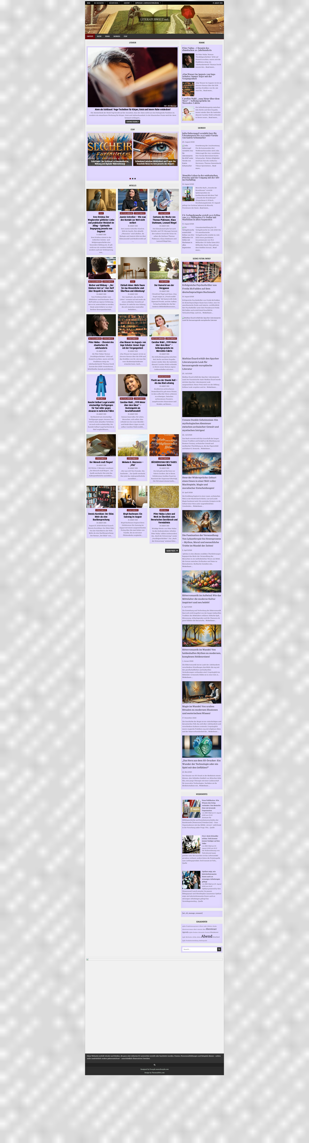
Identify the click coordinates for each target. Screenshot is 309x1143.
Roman (107, 36)
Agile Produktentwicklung (190, 940)
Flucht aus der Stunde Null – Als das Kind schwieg (164, 381)
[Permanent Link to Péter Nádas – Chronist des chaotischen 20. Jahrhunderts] (101, 325)
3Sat (204, 929)
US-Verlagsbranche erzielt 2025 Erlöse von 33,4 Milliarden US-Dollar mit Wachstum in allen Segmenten (201, 217)
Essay (125, 36)
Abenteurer (214, 932)
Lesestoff (127, 3)
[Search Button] (154, 1064)
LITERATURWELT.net (154, 19)
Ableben (209, 926)
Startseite (90, 36)
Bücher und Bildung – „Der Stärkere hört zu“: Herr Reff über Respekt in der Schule (101, 288)
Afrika (194, 937)
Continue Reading (133, 121)
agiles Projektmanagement (190, 926)
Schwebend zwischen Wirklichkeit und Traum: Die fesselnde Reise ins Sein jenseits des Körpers (155, 162)
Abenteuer (211, 929)
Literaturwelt (164, 281)
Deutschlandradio (126, 213)
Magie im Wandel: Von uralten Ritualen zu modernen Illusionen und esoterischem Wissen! (200, 710)
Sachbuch (116, 36)
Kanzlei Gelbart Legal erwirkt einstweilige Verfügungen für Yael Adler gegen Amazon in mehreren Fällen (101, 406)
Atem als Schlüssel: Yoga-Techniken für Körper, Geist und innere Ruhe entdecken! (133, 109)
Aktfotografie (203, 940)
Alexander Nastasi (204, 932)
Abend (206, 936)
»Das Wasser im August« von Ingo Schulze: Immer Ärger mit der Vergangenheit (132, 345)
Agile (205, 926)
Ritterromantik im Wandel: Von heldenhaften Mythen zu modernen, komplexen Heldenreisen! (201, 653)
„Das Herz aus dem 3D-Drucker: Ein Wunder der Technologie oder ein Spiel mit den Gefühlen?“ (201, 764)
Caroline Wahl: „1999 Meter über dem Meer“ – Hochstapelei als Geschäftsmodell (132, 406)
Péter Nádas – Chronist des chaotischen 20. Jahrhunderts (101, 345)
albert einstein (197, 929)
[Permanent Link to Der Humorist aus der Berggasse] (164, 268)
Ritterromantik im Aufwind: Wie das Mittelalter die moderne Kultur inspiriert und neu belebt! (201, 599)
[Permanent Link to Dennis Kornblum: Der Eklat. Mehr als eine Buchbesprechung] (101, 497)
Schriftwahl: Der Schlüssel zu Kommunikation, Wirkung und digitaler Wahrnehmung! (110, 162)
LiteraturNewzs (139, 213)
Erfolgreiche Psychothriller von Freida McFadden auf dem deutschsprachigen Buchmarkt (199, 288)
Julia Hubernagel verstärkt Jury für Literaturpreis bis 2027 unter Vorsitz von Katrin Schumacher (200, 135)
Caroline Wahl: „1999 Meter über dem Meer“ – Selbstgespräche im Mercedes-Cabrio (164, 346)
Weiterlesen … (208, 313)
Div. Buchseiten (99, 3)
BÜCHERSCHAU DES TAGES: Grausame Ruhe (164, 463)
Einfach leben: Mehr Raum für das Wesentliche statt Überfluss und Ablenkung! (133, 288)
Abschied (216, 937)
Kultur (99, 36)
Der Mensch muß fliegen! (101, 462)
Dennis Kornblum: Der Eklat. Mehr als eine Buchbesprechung (101, 516)
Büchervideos (113, 3)
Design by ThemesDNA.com (154, 1073)
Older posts (170, 550)
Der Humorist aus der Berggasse (164, 287)
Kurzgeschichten (164, 376)
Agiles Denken (193, 932)
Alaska (215, 926)
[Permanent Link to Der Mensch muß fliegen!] (101, 445)
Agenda (185, 932)
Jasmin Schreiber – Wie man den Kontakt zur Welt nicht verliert (132, 219)
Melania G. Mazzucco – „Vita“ (132, 463)
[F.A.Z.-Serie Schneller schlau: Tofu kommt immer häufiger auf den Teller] (191, 853)
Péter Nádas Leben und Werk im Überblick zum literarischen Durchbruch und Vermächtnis (164, 518)
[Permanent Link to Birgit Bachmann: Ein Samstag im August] (132, 497)
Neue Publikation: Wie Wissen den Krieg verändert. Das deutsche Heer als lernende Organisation (211, 805)
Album (201, 926)
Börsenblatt (101, 399)
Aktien (199, 937)
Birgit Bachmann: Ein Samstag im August (132, 515)
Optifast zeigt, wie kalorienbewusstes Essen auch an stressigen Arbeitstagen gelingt (211, 876)
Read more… (210, 67)
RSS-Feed (208, 813)
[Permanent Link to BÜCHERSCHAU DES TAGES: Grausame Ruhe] (164, 445)
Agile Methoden (187, 937)
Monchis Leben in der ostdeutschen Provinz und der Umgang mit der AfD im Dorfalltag (200, 177)
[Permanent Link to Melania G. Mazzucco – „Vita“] (132, 445)
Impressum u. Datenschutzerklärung (147, 3)
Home (88, 3)
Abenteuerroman (187, 929)
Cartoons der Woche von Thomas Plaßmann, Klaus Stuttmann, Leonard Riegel (164, 219)
